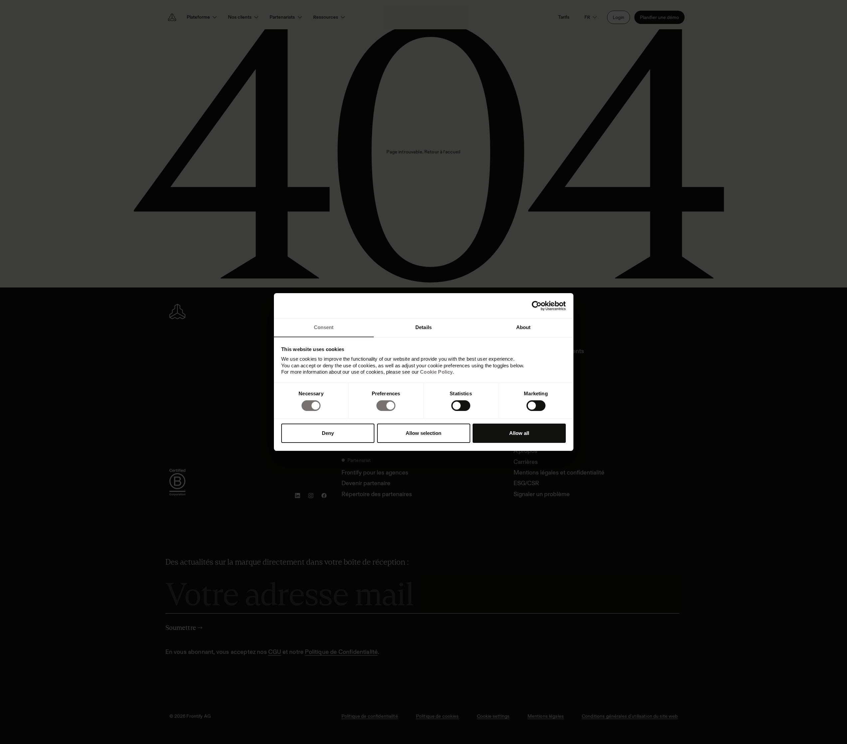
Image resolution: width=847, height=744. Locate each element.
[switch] (385, 405)
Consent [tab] (324, 327)
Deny (328, 433)
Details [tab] (423, 327)
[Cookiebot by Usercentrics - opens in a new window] (537, 306)
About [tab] (523, 327)
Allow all (519, 433)
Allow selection (423, 433)
